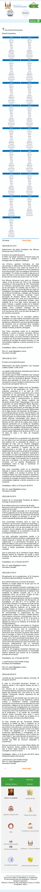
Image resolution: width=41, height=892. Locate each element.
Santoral (29, 784)
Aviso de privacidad (12, 876)
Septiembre (11, 52)
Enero (11, 39)
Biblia (11, 779)
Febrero (11, 41)
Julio (11, 48)
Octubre (11, 53)
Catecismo (29, 779)
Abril (11, 44)
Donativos (25, 13)
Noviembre (11, 55)
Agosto (11, 50)
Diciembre (11, 56)
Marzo (11, 42)
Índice (11, 58)
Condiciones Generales (27, 876)
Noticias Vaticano (11, 784)
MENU (33, 21)
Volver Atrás (26, 240)
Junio (11, 47)
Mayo (11, 45)
